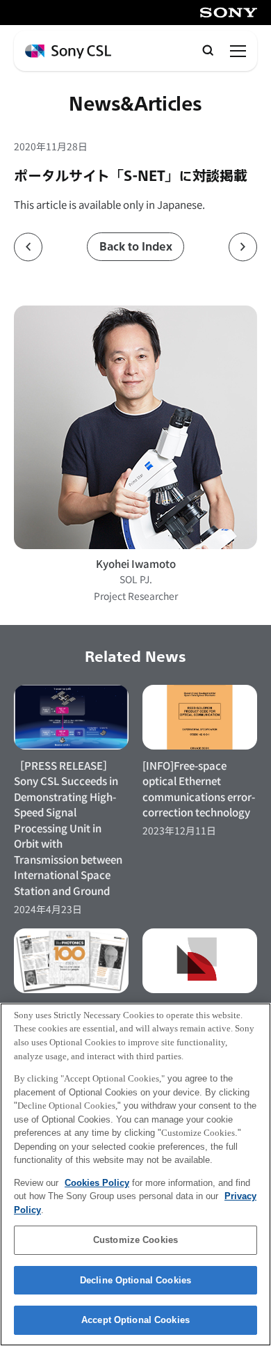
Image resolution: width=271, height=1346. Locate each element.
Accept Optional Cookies (135, 1320)
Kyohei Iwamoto (136, 563)
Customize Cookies (135, 1240)
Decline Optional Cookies (135, 1280)
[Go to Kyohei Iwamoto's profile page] (135, 427)
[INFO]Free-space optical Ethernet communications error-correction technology (198, 789)
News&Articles (135, 105)
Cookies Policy (97, 1183)
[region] (135, 1174)
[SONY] (228, 12)
